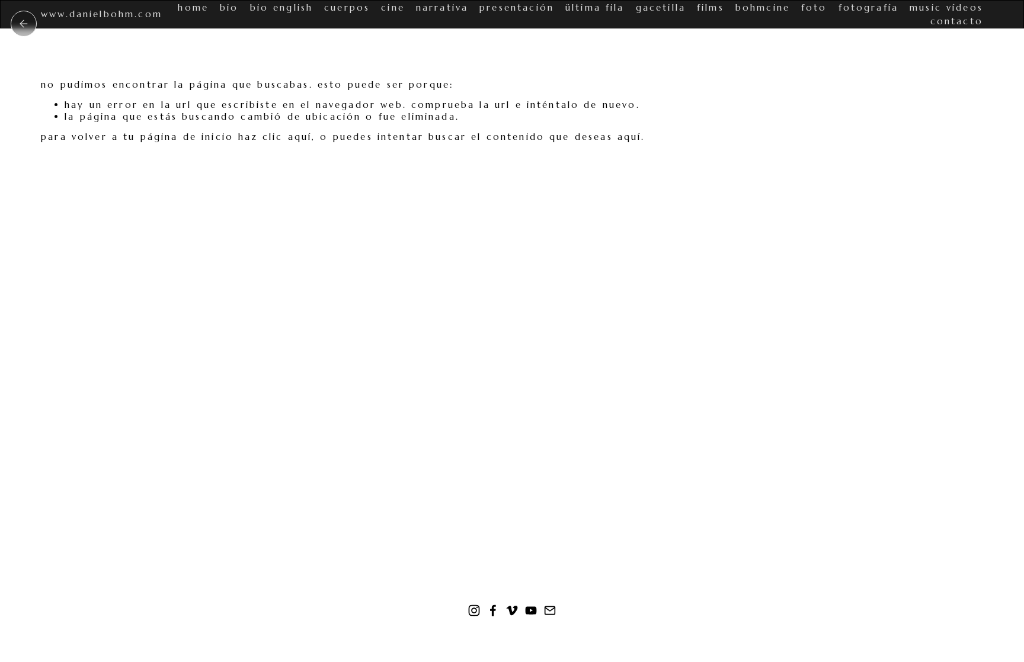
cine (393, 7)
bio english (281, 7)
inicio (24, 24)
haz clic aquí (275, 136)
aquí (629, 136)
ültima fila (595, 7)
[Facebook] (493, 610)
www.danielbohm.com (101, 14)
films (710, 7)
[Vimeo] (512, 610)
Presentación (516, 7)
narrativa (442, 7)
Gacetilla (661, 7)
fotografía (869, 7)
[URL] (550, 610)
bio (229, 7)
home (193, 7)
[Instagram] (474, 610)
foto (814, 7)
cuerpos (347, 7)
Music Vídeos (946, 7)
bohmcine (762, 7)
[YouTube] (531, 610)
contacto (956, 21)
